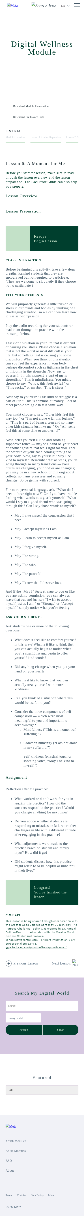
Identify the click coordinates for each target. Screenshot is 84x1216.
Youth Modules (16, 1141)
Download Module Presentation (31, 106)
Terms (9, 1195)
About (10, 1170)
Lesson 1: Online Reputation (45, 137)
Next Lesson (61, 963)
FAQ (9, 1160)
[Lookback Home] (15, 5)
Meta (51, 1195)
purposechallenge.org (20, 943)
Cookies (21, 1195)
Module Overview (15, 137)
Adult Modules (16, 1151)
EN (63, 5)
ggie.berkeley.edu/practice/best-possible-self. (36, 947)
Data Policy (37, 1195)
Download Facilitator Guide (28, 117)
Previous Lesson (25, 963)
